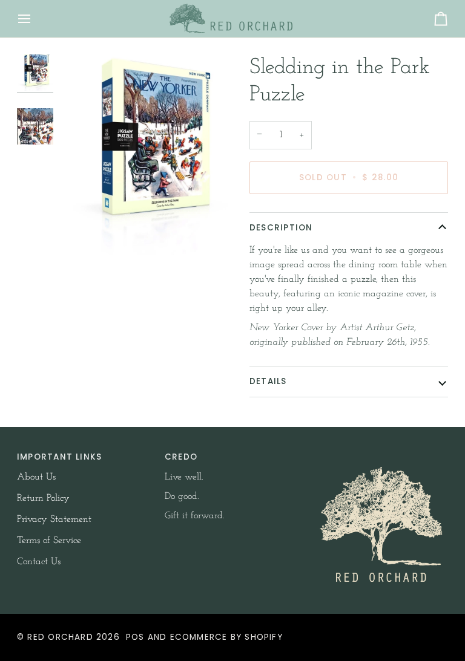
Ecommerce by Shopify (226, 637)
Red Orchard (60, 637)
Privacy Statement (54, 519)
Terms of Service (49, 540)
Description (280, 227)
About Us (36, 477)
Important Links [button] (59, 457)
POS (135, 637)
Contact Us (39, 562)
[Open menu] (35, 18)
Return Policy (43, 498)
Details (268, 381)
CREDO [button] (181, 457)
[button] (380, 454)
